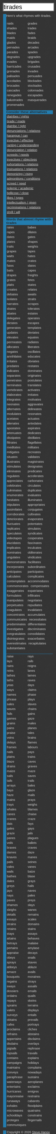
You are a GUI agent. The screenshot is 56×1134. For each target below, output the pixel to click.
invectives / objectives (22, 159)
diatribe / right (16, 126)
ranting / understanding (23, 145)
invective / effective (20, 140)
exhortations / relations (22, 164)
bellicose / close (18, 193)
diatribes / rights (18, 116)
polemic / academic (20, 188)
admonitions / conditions (23, 178)
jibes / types (15, 197)
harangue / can (17, 135)
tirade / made (16, 121)
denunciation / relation (22, 150)
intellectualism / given (21, 202)
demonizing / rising (20, 174)
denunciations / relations (23, 130)
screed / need (16, 183)
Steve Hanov (41, 1132)
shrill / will (13, 212)
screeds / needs (18, 154)
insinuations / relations (22, 169)
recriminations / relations (24, 207)
